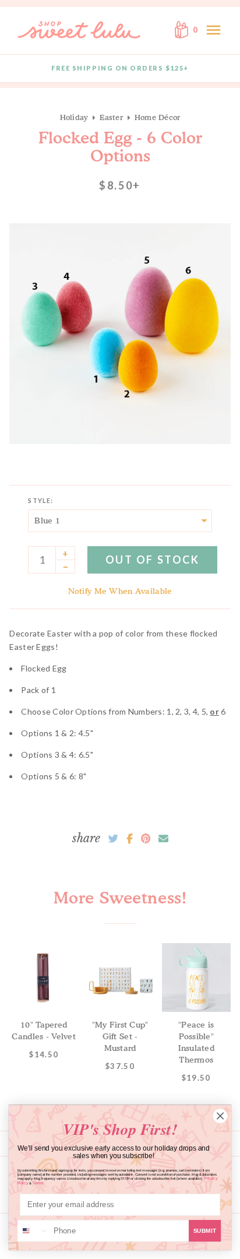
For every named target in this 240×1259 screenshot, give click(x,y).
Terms (37, 1183)
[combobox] (34, 1231)
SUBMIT (205, 1231)
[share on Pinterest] (145, 839)
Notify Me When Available (120, 591)
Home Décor (158, 117)
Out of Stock (152, 559)
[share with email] (163, 839)
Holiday (74, 117)
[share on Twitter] (113, 839)
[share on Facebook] (129, 839)
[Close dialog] (220, 1115)
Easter (111, 117)
